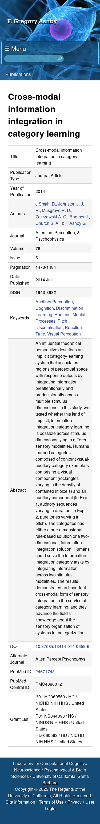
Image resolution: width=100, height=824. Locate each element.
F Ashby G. (76, 223)
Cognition (44, 308)
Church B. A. (47, 223)
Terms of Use (51, 802)
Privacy (74, 802)
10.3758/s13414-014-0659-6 (62, 646)
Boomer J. (79, 217)
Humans (62, 314)
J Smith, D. (45, 204)
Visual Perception (64, 334)
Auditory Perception (54, 302)
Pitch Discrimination (51, 324)
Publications (18, 74)
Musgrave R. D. (56, 210)
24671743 (45, 671)
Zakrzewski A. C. (51, 217)
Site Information (20, 802)
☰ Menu (15, 48)
